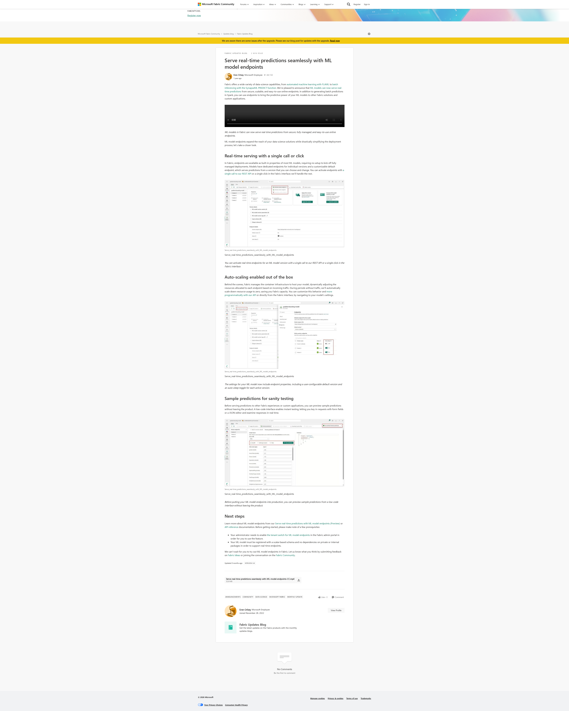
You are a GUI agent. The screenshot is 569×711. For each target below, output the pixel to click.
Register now (194, 15)
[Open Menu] (369, 34)
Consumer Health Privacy (236, 705)
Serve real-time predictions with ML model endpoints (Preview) (307, 523)
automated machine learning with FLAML (308, 84)
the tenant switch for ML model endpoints (288, 534)
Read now (335, 40)
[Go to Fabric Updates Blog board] (230, 627)
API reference (231, 526)
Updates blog (228, 34)
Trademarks (366, 698)
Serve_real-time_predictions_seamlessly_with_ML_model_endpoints (259, 254)
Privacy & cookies (335, 698)
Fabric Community (285, 555)
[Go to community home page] (216, 4)
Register (357, 4)
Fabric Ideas (234, 555)
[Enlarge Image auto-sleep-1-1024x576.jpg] (285, 335)
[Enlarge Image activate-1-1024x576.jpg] (285, 213)
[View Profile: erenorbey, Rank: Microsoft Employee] (228, 76)
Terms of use (352, 698)
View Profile (336, 610)
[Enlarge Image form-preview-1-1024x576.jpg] (285, 452)
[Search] (348, 4)
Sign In (367, 4)
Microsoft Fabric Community (209, 34)
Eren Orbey (239, 74)
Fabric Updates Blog (244, 34)
